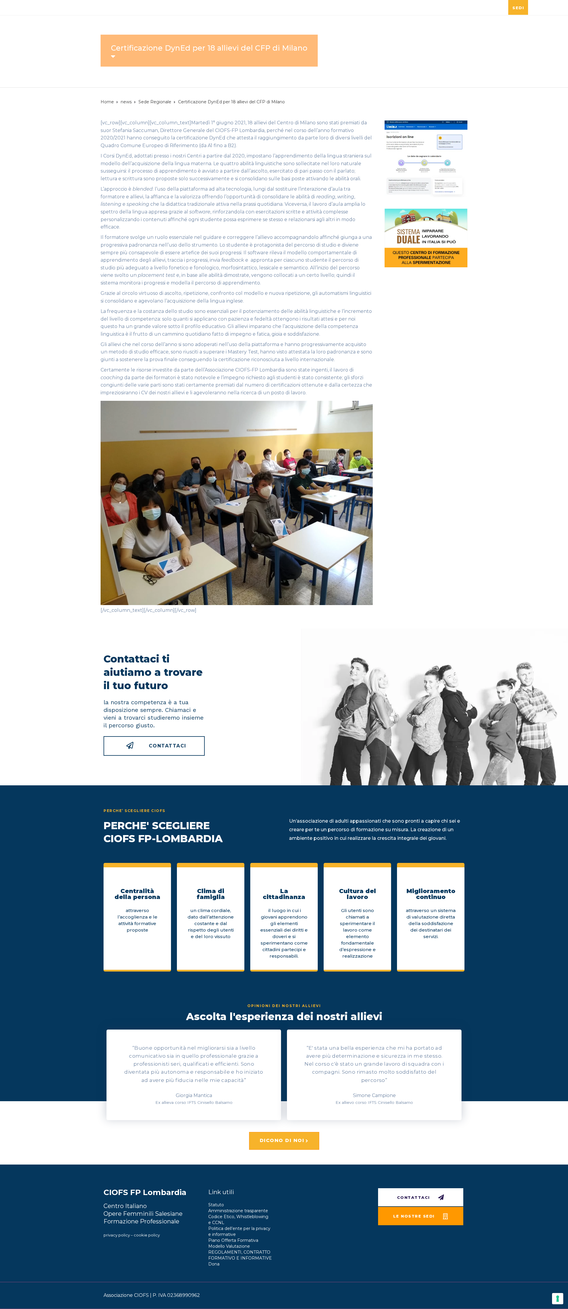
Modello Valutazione (229, 1246)
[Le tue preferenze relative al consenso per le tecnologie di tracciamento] (557, 1298)
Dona (214, 1264)
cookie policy (147, 1235)
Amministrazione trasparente (238, 1210)
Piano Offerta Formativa (233, 1240)
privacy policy (117, 1235)
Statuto (216, 1204)
